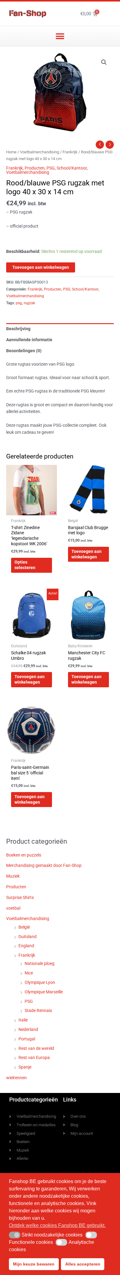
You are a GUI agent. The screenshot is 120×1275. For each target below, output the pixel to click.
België (24, 927)
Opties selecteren (24, 565)
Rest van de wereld (36, 1048)
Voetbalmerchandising (39, 152)
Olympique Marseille (44, 991)
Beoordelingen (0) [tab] (24, 350)
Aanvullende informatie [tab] (29, 339)
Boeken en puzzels (23, 855)
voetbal (13, 908)
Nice (29, 972)
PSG (50, 168)
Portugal (26, 1038)
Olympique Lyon (40, 982)
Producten (35, 168)
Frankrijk (70, 152)
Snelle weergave (31, 510)
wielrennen (16, 1077)
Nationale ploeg (39, 963)
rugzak (29, 303)
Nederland (28, 1029)
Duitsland (27, 936)
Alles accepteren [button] (82, 1264)
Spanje (24, 1067)
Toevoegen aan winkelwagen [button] (86, 554)
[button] (60, 36)
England (26, 945)
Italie (23, 1019)
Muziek (13, 876)
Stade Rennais (38, 1010)
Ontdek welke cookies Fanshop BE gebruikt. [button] (57, 1225)
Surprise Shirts (20, 897)
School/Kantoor (72, 168)
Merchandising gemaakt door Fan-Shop (44, 865)
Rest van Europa (34, 1057)
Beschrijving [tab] (18, 328)
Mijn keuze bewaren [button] (33, 1264)
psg (19, 303)
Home (11, 152)
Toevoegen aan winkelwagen (40, 267)
